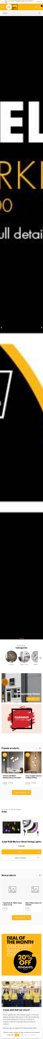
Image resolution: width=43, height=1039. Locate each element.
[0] (40, 7)
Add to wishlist (20, 858)
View (20, 852)
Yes (17, 1035)
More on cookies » (30, 1035)
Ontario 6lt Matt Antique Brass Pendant (12, 777)
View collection (20, 792)
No (22, 1035)
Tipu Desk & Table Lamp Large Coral (12, 904)
